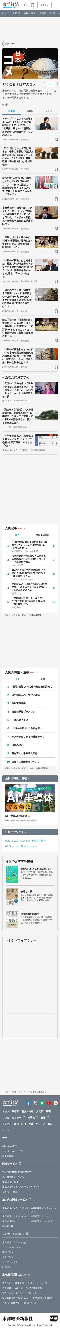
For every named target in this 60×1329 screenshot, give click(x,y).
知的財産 (32, 1293)
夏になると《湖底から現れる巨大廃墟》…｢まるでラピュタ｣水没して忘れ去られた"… (29, 587)
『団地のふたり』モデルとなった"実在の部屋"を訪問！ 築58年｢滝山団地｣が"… (29, 601)
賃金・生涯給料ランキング (26, 761)
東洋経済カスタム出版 (42, 1221)
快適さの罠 (26, 891)
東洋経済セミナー (39, 1216)
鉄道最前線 (7, 1156)
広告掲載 (6, 1288)
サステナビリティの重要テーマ (28, 736)
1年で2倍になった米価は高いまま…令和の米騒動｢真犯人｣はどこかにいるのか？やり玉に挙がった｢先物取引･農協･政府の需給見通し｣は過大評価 (17, 156)
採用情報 (19, 1283)
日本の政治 (18, 745)
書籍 (43, 1117)
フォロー (51, 84)
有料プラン (7, 1252)
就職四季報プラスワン (23, 711)
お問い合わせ (30, 1303)
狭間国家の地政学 (30, 913)
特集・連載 (30, 13)
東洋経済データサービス (14, 1216)
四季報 (31, 1117)
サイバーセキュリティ (13, 1151)
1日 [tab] (17, 679)
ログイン (44, 5)
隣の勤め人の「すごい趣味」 (27, 695)
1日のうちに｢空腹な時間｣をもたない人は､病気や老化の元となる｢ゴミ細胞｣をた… (29, 572)
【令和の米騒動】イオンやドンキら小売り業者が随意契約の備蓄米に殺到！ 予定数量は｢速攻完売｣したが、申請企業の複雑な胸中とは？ (17, 356)
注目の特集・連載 (16, 778)
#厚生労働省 (38, 840)
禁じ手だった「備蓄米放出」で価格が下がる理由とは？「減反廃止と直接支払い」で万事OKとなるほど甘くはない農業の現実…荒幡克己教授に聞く (17, 327)
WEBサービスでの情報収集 (28, 1288)
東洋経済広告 (9, 1221)
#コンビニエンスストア (17, 840)
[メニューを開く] (56, 5)
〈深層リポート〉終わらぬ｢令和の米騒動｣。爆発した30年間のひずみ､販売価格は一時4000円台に (17, 242)
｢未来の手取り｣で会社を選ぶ (27, 728)
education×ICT (9, 1146)
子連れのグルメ (20, 720)
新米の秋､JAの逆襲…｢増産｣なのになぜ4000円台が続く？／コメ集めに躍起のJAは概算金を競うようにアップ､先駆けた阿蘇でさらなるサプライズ (17, 186)
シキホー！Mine (10, 1192)
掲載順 (30, 111)
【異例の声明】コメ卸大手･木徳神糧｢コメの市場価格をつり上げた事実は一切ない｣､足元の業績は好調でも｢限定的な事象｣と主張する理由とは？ (17, 298)
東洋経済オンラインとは (14, 1242)
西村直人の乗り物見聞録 (25, 753)
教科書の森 (7, 1226)
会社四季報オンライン (13, 1177)
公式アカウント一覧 (38, 1283)
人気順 (43, 13)
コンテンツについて (12, 1247)
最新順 (16, 13)
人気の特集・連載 (17, 672)
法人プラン (7, 1257)
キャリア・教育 (44, 1123)
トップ (5, 13)
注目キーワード (14, 831)
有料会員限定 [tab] (42, 535)
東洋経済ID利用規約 (42, 1298)
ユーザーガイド (10, 1262)
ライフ (5, 1130)
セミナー (16, 1117)
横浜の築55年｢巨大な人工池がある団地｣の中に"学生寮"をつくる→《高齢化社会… (29, 558)
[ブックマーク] (56, 139)
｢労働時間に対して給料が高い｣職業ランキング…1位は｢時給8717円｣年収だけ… (29, 544)
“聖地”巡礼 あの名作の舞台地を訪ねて (32, 686)
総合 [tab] (17, 535)
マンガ (5, 1117)
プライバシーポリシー (13, 1293)
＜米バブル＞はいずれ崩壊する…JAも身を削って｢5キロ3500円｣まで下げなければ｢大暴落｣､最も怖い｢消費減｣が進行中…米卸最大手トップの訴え (17, 126)
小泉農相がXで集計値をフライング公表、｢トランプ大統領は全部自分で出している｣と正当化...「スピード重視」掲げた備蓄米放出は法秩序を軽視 (17, 215)
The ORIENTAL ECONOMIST (17, 1172)
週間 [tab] (42, 679)
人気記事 (11, 528)
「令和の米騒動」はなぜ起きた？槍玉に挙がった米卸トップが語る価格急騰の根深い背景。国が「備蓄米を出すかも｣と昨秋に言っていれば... (17, 267)
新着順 (11, 111)
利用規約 (6, 1267)
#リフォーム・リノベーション (21, 846)
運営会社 (6, 1283)
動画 (52, 13)
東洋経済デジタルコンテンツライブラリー (23, 1187)
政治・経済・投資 (23, 1123)
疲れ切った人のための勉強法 (36, 868)
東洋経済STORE (10, 1182)
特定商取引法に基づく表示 (15, 1298)
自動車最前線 (19, 703)
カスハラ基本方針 (11, 1303)
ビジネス (7, 1123)
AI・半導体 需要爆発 (17, 815)
